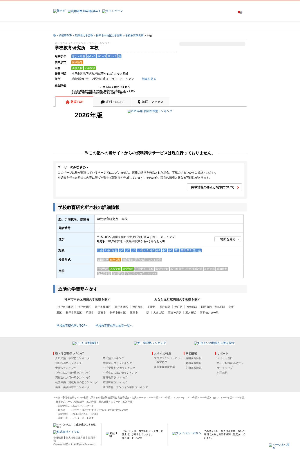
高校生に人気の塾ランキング (72, 377)
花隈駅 (151, 306)
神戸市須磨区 (74, 312)
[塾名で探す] (101, 25)
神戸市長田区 (103, 306)
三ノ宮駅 (190, 312)
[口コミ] (166, 25)
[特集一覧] (198, 25)
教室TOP (77, 102)
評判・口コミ (115, 102)
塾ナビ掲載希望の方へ (230, 363)
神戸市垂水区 (118, 312)
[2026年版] (150, 111)
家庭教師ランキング (115, 377)
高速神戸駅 (174, 312)
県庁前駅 (165, 306)
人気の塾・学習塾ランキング (72, 358)
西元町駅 (191, 306)
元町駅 (178, 306)
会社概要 (58, 437)
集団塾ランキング (113, 358)
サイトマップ (225, 367)
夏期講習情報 (193, 363)
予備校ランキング (65, 367)
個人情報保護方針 (75, 437)
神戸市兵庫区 (65, 306)
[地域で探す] (69, 25)
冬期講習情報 (193, 367)
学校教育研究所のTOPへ (72, 325)
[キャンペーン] (230, 25)
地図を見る (228, 239)
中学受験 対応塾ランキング (119, 367)
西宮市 (102, 312)
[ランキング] (133, 25)
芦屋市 (90, 312)
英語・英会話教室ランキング (72, 387)
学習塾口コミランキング (117, 363)
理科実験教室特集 (164, 367)
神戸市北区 (121, 306)
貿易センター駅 (209, 312)
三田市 (134, 312)
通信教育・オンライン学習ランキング (125, 387)
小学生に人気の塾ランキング (72, 372)
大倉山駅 (158, 312)
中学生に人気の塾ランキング (120, 372)
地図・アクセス (153, 102)
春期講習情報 (193, 358)
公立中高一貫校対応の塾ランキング (76, 382)
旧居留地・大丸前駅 (213, 306)
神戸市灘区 (84, 306)
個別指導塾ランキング (68, 363)
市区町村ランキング (115, 382)
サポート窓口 (225, 358)
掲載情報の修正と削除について (212, 187)
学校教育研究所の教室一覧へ (114, 325)
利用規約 (222, 372)
